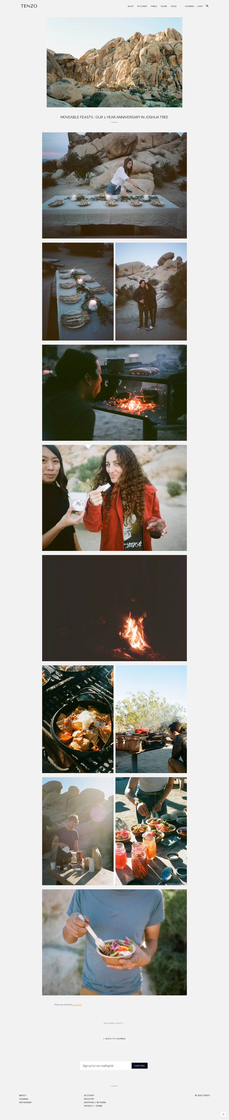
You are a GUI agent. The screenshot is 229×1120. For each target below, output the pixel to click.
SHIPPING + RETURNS (95, 1102)
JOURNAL (23, 1099)
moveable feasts (113, 1023)
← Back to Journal (114, 1038)
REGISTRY (89, 1099)
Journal (190, 6)
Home (164, 6)
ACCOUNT (89, 1095)
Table (154, 6)
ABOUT (23, 1095)
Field (174, 6)
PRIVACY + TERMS (93, 1106)
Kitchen (142, 6)
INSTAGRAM (25, 1102)
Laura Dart (77, 1004)
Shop (131, 6)
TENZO (206, 1095)
